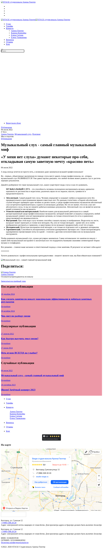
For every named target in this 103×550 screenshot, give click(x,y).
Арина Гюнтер (17, 31)
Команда (9, 28)
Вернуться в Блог (13, 123)
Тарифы (9, 26)
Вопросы (10, 40)
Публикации (6, 127)
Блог (8, 44)
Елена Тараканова (19, 37)
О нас (8, 24)
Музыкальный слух (23, 134)
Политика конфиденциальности (15, 542)
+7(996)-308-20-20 (8, 523)
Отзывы (9, 42)
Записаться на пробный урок (13, 281)
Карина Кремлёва (18, 33)
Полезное (36, 134)
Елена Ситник (17, 35)
